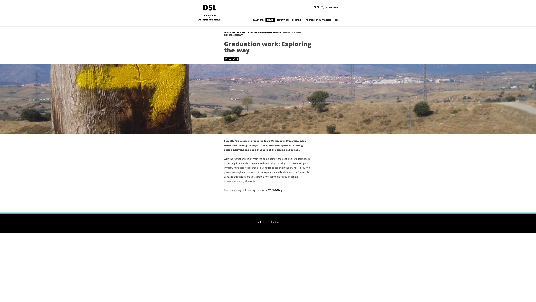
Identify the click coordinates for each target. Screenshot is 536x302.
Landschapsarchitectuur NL (239, 32)
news (258, 32)
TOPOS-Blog (275, 190)
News (270, 20)
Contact (275, 222)
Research (297, 20)
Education (283, 20)
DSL (336, 20)
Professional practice (318, 20)
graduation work (271, 32)
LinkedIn (261, 222)
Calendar (258, 20)
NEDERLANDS (332, 8)
